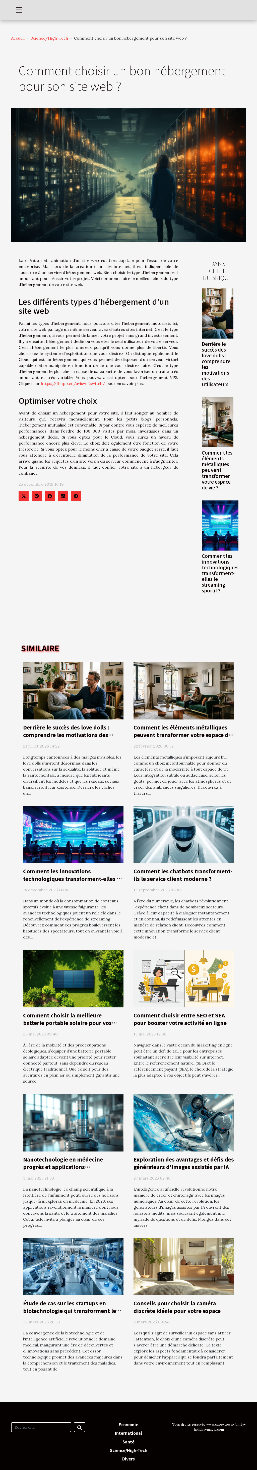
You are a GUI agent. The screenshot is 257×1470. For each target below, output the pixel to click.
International (128, 1433)
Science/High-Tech (49, 38)
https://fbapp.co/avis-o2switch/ (73, 383)
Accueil (18, 38)
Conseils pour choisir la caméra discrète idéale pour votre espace (177, 1306)
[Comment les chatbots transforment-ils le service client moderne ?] (184, 834)
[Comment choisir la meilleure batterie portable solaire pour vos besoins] (73, 978)
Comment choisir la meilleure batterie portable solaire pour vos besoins (67, 1022)
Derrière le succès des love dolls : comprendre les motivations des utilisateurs (216, 364)
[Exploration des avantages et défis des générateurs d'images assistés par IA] (184, 1122)
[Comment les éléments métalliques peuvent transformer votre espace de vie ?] (217, 421)
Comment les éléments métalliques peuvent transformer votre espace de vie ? (217, 470)
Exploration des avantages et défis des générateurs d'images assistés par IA (184, 1163)
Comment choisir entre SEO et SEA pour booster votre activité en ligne (180, 1018)
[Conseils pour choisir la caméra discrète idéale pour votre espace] (184, 1266)
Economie (128, 1424)
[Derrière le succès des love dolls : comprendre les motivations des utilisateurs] (217, 313)
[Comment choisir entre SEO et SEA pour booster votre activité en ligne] (184, 978)
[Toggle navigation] (19, 10)
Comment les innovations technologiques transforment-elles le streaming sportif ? (220, 573)
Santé (128, 1442)
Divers (128, 1459)
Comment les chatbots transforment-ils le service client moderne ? (183, 874)
